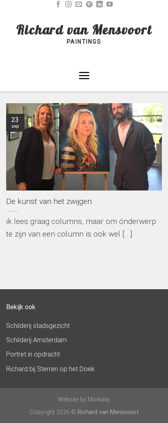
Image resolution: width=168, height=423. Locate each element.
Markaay (99, 399)
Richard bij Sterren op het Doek (50, 369)
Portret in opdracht (33, 354)
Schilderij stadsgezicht (38, 326)
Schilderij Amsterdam (36, 340)
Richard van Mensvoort (84, 29)
